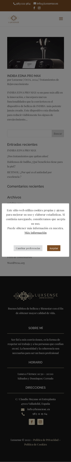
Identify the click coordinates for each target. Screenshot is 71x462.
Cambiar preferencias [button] (28, 248)
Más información (35, 232)
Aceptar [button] (53, 248)
